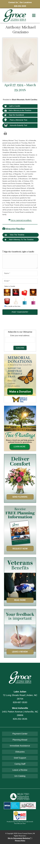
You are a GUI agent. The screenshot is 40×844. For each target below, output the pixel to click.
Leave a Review (19, 770)
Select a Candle (9, 286)
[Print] (5, 133)
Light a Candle (14, 106)
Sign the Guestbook (16, 115)
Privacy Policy (20, 840)
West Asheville (20, 708)
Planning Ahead (20, 740)
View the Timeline (16, 235)
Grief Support (20, 758)
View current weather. (21, 220)
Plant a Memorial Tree (18, 120)
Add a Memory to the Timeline (20, 110)
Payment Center (19, 734)
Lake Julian (20, 691)
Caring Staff (20, 764)
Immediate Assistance (20, 746)
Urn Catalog (19, 776)
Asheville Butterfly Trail (18, 125)
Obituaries (20, 752)
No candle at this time (13, 306)
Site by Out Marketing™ (19, 838)
